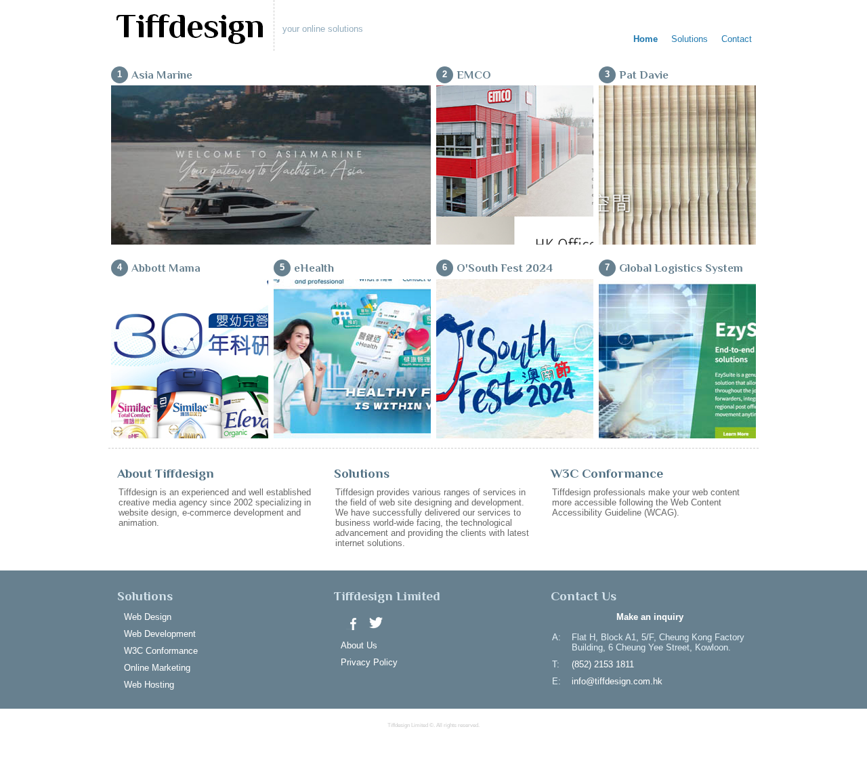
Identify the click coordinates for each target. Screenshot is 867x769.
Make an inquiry (649, 617)
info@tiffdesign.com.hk (617, 681)
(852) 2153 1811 (603, 664)
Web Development (160, 634)
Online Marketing (157, 668)
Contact (736, 39)
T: (555, 664)
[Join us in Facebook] (351, 622)
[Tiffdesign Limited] (189, 30)
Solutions (689, 39)
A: (556, 637)
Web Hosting (149, 685)
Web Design (147, 617)
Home (645, 39)
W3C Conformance (161, 651)
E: (556, 681)
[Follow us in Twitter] (376, 622)
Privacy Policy (369, 662)
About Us (359, 645)
